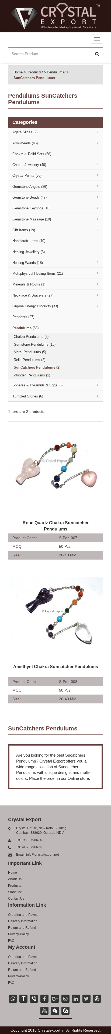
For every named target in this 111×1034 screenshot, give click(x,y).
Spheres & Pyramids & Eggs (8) (37, 385)
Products (35, 72)
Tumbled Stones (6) (27, 396)
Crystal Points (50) (26, 176)
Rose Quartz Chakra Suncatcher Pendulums (56, 526)
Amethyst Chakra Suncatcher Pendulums (55, 666)
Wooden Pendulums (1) (32, 375)
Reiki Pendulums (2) (29, 360)
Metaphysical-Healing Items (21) (37, 273)
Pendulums (55, 72)
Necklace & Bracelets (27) (32, 295)
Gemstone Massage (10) (31, 219)
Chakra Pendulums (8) (31, 337)
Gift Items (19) (23, 230)
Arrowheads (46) (25, 143)
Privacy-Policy (18, 934)
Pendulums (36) (25, 328)
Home (18, 72)
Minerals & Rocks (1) (28, 284)
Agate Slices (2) (24, 132)
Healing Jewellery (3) (28, 252)
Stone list (15, 892)
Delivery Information (22, 921)
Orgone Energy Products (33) (35, 306)
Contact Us (16, 898)
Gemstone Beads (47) (29, 197)
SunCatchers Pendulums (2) (37, 367)
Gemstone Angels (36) (29, 187)
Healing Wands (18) (27, 263)
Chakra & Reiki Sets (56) (31, 154)
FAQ (11, 941)
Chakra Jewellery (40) (29, 165)
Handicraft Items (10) (28, 241)
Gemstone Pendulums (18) (35, 344)
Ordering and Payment (24, 915)
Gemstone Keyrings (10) (31, 208)
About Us (15, 879)
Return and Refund (22, 928)
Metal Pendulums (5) (30, 352)
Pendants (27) (23, 317)
